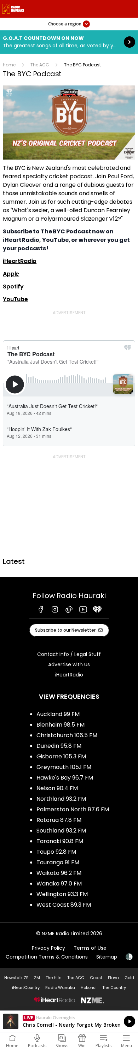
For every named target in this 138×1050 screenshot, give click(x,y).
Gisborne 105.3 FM (61, 756)
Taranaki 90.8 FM (59, 841)
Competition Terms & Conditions (47, 956)
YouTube (15, 299)
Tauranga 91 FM (57, 862)
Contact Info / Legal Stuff (69, 654)
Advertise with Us (69, 664)
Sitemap (106, 956)
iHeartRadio (19, 261)
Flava (113, 977)
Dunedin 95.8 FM (58, 746)
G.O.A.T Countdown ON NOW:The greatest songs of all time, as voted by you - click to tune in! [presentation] (69, 42)
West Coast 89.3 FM (63, 905)
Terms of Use (90, 947)
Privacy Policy (48, 947)
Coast (96, 977)
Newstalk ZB (16, 977)
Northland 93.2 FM (61, 799)
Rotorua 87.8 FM (58, 820)
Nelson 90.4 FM (57, 788)
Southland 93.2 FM (61, 831)
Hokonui (89, 987)
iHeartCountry (26, 987)
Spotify (13, 286)
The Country (114, 987)
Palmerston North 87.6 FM (72, 809)
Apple (11, 274)
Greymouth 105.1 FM (63, 767)
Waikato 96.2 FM (58, 873)
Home (9, 65)
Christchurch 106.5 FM (66, 735)
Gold (129, 977)
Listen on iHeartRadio (69, 1021)
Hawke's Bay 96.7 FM (64, 778)
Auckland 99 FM (58, 714)
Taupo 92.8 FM (56, 852)
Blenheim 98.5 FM (60, 725)
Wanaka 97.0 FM (59, 883)
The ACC (39, 65)
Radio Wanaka (60, 987)
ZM (37, 977)
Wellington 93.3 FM (62, 894)
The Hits (54, 977)
